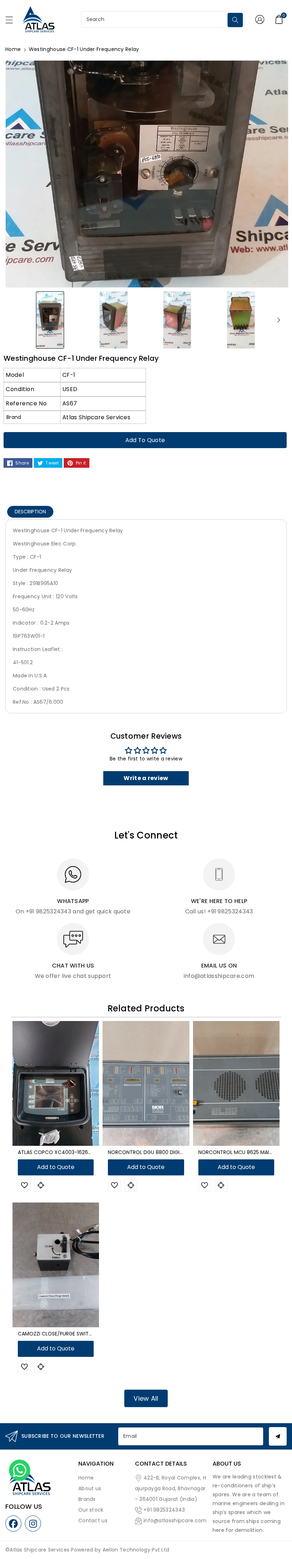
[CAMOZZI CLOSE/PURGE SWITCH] (55, 1264)
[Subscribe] (278, 1436)
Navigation (96, 1463)
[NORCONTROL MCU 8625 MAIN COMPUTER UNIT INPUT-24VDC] (236, 1083)
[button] (12, 21)
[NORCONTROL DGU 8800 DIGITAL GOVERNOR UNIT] (146, 1083)
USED (69, 389)
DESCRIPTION (30, 511)
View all (146, 1398)
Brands (87, 1499)
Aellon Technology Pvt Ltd (136, 1549)
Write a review (146, 778)
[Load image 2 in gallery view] (114, 320)
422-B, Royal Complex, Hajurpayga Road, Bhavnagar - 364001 (170, 1488)
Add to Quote (145, 440)
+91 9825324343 (164, 1509)
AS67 (69, 403)
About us (89, 1488)
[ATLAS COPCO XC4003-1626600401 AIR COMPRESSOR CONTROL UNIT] (55, 1083)
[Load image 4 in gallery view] (241, 320)
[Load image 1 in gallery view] (50, 320)
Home (13, 49)
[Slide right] (279, 320)
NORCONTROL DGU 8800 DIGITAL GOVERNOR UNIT (168, 1152)
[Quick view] (40, 1185)
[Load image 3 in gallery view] (177, 320)
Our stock (91, 1509)
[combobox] (155, 19)
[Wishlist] (24, 1185)
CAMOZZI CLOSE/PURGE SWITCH (57, 1333)
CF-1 (68, 375)
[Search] (235, 20)
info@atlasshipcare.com (175, 1520)
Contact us (93, 1520)
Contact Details (161, 1463)
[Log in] (259, 19)
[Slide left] (13, 320)
